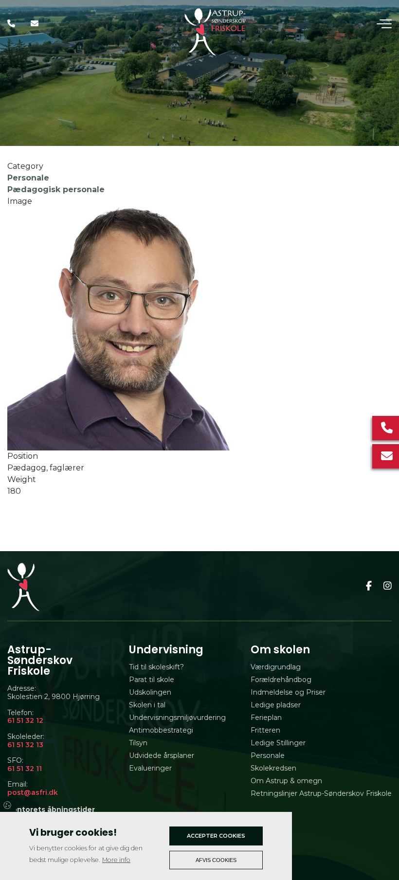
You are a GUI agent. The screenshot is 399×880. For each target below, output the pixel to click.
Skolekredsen (273, 768)
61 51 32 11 (24, 769)
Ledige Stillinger (278, 742)
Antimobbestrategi (161, 730)
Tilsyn (138, 742)
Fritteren (265, 730)
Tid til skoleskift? (156, 667)
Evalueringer (150, 768)
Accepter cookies (216, 835)
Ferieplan (266, 717)
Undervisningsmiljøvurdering (177, 717)
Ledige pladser (276, 704)
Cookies (8, 804)
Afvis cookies (216, 860)
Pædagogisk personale (56, 189)
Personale (28, 177)
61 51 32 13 (25, 745)
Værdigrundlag (276, 667)
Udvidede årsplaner (161, 755)
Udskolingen (150, 692)
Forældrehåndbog (281, 679)
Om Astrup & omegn (286, 780)
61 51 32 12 (25, 721)
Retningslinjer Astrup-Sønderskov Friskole (321, 793)
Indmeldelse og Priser (288, 692)
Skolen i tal (147, 704)
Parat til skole (151, 679)
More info (116, 859)
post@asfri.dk (32, 793)
